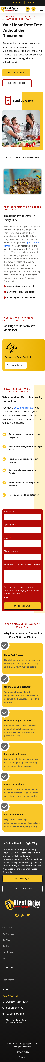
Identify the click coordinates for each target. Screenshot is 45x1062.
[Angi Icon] (22, 915)
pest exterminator (24, 407)
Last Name (9, 525)
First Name (9, 511)
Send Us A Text (23, 100)
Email (7, 538)
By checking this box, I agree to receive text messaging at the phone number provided (21, 590)
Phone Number (11, 551)
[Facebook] (17, 915)
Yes (7, 597)
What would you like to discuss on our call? (22, 566)
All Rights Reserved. (23, 1047)
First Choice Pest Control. (25, 1044)
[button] (40, 9)
